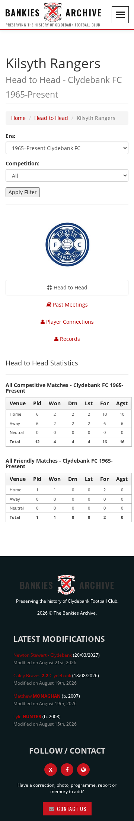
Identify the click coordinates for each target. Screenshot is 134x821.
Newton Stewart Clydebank (42, 655)
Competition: (22, 163)
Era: (10, 135)
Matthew (37, 696)
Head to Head (51, 117)
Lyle (27, 716)
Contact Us (70, 808)
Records (69, 338)
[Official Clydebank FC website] (83, 769)
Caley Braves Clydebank (42, 675)
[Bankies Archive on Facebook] (67, 769)
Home (18, 117)
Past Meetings (69, 304)
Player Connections (69, 321)
